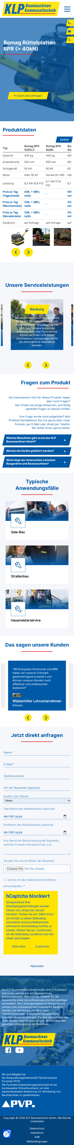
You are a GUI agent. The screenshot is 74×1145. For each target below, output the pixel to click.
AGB (37, 1137)
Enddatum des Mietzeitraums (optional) (28, 824)
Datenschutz (37, 1128)
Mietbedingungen (37, 1141)
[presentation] (15, 252)
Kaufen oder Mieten (16, 796)
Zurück (64, 139)
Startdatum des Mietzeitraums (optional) (29, 808)
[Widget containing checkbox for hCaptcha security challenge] (31, 922)
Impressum (37, 1132)
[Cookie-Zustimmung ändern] (7, 1133)
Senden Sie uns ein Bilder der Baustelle (29, 860)
